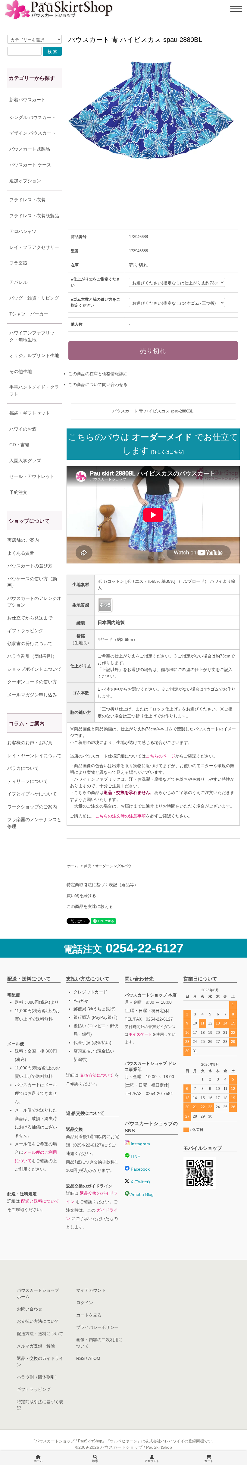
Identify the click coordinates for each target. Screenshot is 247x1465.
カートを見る (89, 1315)
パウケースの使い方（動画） (32, 582)
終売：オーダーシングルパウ (107, 866)
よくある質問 (20, 553)
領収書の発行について (29, 643)
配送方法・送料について (40, 1333)
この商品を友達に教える (90, 906)
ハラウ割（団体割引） (38, 1377)
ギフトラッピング (25, 630)
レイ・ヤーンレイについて (34, 755)
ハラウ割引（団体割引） (32, 656)
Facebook (140, 1169)
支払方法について (97, 1075)
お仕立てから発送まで (29, 617)
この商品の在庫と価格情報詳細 (97, 373)
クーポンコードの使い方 (32, 681)
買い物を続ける (81, 895)
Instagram (140, 1143)
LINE (135, 1156)
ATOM (94, 1358)
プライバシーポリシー (97, 1327)
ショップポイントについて (34, 669)
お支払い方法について (38, 1321)
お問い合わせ (29, 1309)
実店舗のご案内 (23, 540)
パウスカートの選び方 (29, 565)
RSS (80, 1358)
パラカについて (23, 768)
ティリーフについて (27, 781)
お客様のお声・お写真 (29, 742)
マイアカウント (91, 1290)
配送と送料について (40, 1201)
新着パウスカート (27, 99)
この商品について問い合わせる (97, 384)
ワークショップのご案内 (32, 806)
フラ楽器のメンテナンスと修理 (34, 823)
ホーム (72, 866)
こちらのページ (160, 756)
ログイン (84, 1302)
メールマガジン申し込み (32, 694)
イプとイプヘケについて (32, 793)
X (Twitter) (139, 1181)
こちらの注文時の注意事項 (120, 816)
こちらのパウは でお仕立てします (153, 443)
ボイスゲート (140, 1034)
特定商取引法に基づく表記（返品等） (102, 884)
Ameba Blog (142, 1194)
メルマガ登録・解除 (36, 1346)
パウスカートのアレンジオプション (34, 602)
